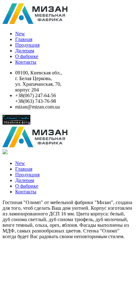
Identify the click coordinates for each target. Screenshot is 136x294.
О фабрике (26, 56)
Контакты (25, 62)
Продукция (27, 45)
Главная (23, 39)
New (20, 33)
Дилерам (24, 50)
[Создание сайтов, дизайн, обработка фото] (16, 123)
